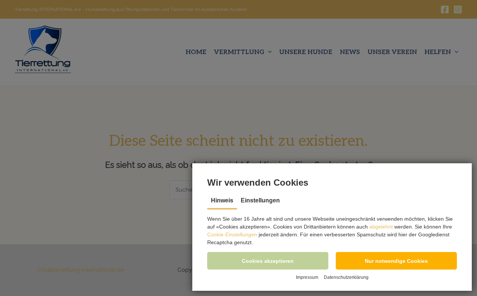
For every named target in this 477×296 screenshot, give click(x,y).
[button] (267, 261)
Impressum (307, 277)
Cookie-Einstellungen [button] (232, 234)
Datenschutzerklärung (346, 277)
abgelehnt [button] (381, 227)
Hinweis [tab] (222, 200)
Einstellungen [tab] (260, 200)
